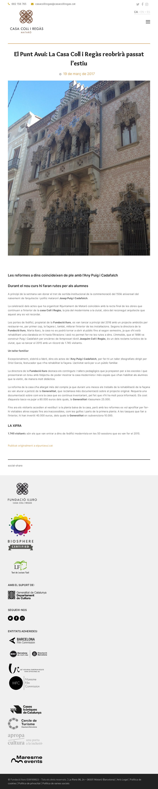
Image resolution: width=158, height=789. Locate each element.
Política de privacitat (29, 783)
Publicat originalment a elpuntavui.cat (30, 445)
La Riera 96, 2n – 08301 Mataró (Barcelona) (92, 779)
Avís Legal (122, 779)
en (142, 11)
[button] (148, 22)
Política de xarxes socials (55, 783)
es (148, 11)
